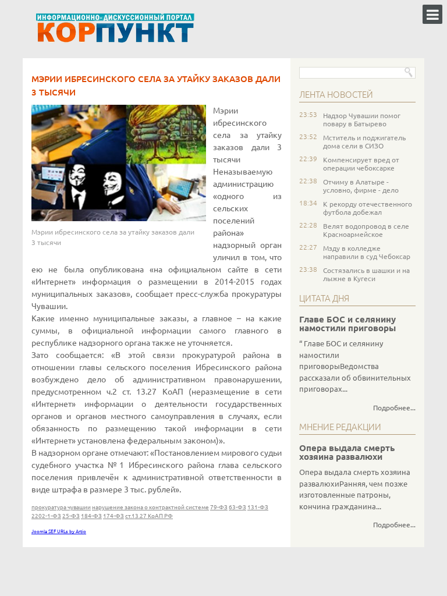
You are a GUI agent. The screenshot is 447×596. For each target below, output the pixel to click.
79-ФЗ (219, 507)
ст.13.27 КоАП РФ (149, 516)
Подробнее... (394, 407)
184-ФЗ (91, 516)
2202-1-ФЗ (46, 516)
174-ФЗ (113, 516)
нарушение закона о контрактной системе (150, 507)
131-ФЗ (257, 507)
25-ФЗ (71, 516)
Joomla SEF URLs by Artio (58, 531)
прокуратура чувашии (61, 507)
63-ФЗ (237, 507)
